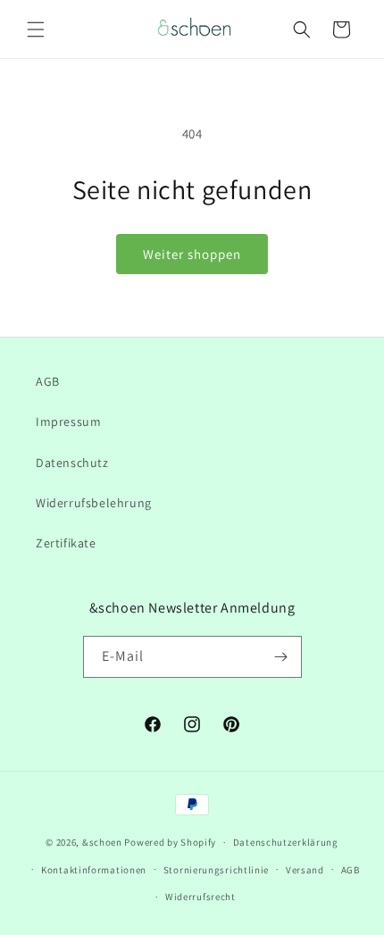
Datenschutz (72, 463)
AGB (48, 381)
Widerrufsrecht (200, 896)
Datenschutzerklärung (285, 842)
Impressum (68, 421)
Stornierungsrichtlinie (216, 870)
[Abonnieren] (281, 657)
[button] (35, 29)
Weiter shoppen (192, 254)
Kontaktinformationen (93, 870)
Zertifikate (66, 543)
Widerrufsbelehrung (94, 503)
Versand (305, 870)
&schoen (102, 842)
